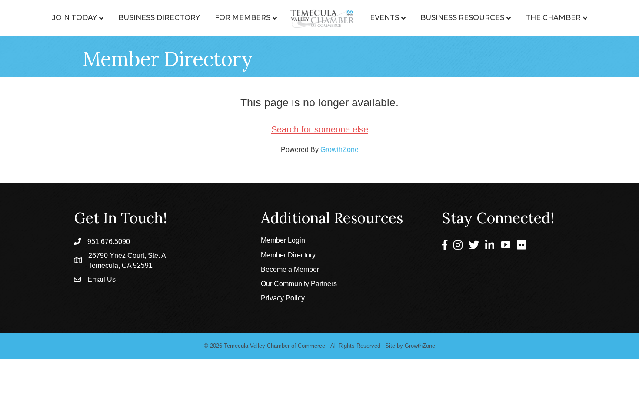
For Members (242, 17)
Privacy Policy (283, 298)
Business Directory (159, 17)
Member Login (283, 240)
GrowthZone (339, 149)
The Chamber (553, 17)
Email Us (101, 279)
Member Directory (288, 255)
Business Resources (462, 17)
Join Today (74, 17)
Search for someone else (319, 129)
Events (384, 17)
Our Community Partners (299, 283)
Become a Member (290, 269)
